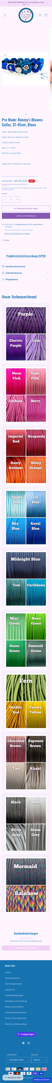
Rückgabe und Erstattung (16, 1001)
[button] (5, 15)
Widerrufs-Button (41, 1080)
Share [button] (6, 240)
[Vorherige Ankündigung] (4, 3)
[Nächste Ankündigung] (47, 3)
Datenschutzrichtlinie (14, 1007)
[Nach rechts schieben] (31, 114)
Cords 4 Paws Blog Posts (15, 1018)
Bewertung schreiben (26, 948)
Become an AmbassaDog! (16, 1024)
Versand (4, 184)
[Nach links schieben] (20, 114)
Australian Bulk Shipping (15, 1012)
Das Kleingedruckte (13, 984)
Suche (8, 972)
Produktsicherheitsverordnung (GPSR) (26, 256)
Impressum (10, 990)
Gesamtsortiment (12, 978)
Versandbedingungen (14, 995)
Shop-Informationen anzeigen (17, 233)
